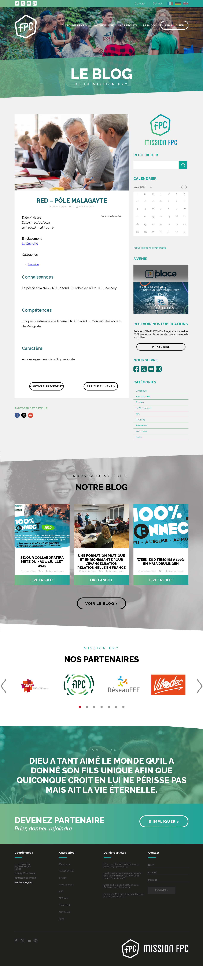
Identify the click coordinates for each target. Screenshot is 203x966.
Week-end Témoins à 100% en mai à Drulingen (161, 562)
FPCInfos (140, 419)
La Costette (30, 243)
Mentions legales (23, 882)
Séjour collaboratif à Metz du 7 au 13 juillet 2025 (42, 561)
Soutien (140, 402)
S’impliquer (174, 25)
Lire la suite (42, 580)
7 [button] (123, 707)
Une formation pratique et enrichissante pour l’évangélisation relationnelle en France (101, 562)
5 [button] (109, 707)
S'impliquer (141, 390)
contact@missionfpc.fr (25, 878)
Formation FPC (143, 396)
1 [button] (80, 707)
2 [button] (87, 707)
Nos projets (128, 25)
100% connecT (143, 408)
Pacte (139, 437)
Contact (140, 3)
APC (138, 414)
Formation (33, 264)
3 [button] (94, 707)
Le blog (149, 25)
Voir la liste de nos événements (149, 247)
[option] (35, 686)
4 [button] (101, 707)
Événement (142, 425)
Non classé (141, 431)
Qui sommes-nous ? (75, 25)
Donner (157, 3)
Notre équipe (104, 25)
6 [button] (116, 707)
